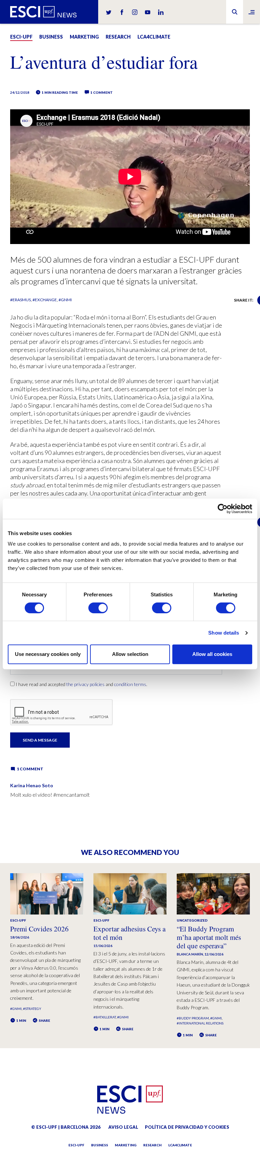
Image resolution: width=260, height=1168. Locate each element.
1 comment (101, 92)
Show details (223, 633)
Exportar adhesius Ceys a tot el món (129, 933)
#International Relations (200, 1023)
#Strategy (32, 1009)
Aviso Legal (123, 1127)
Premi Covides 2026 (39, 928)
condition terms (130, 684)
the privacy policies (85, 684)
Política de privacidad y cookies (187, 1127)
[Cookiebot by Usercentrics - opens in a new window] (222, 509)
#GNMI (65, 299)
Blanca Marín (190, 954)
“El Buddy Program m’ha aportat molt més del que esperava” (209, 937)
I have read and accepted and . (81, 684)
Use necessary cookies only (48, 654)
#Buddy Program (193, 1018)
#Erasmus (20, 299)
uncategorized (192, 920)
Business (51, 37)
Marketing (84, 37)
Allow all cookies (212, 654)
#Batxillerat (104, 1017)
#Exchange (44, 299)
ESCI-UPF (21, 37)
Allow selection (130, 654)
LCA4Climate (153, 37)
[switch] (98, 607)
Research (118, 37)
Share (44, 1020)
